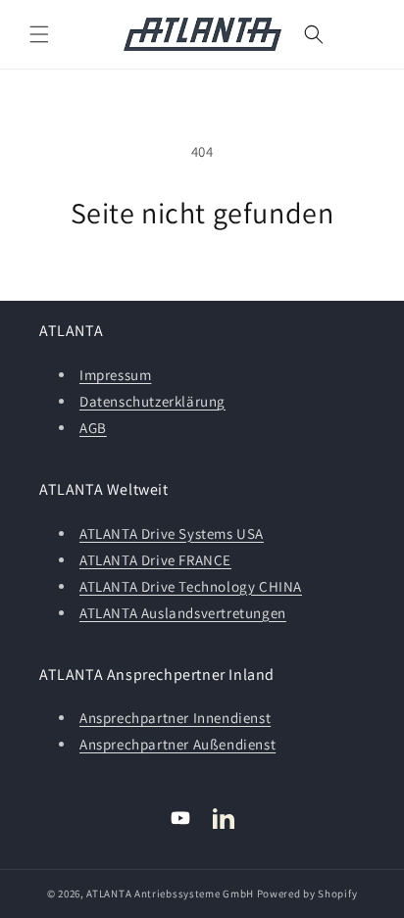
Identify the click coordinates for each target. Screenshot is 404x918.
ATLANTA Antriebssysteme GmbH (170, 893)
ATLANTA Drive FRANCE (155, 560)
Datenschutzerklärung (152, 401)
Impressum (115, 374)
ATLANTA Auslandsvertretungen (182, 613)
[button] (39, 34)
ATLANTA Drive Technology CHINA (190, 586)
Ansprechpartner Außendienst (177, 744)
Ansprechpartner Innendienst (175, 717)
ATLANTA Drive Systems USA (171, 533)
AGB (93, 427)
